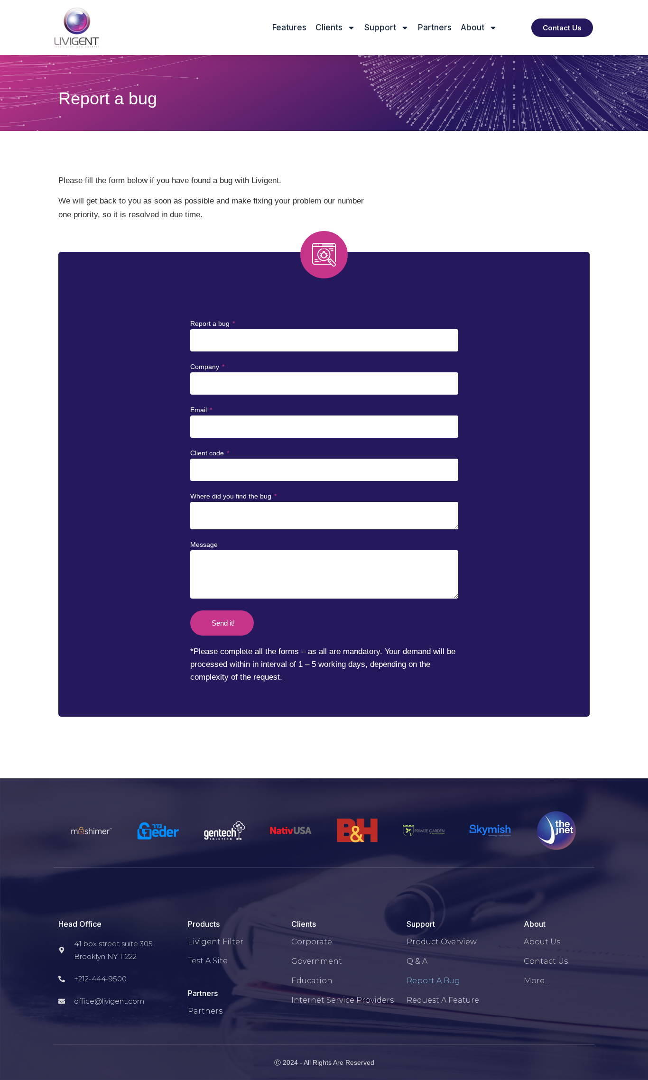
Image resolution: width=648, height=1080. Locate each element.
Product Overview (442, 941)
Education (312, 980)
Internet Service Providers (342, 1000)
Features (289, 27)
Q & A (417, 961)
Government (316, 961)
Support (380, 27)
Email (199, 410)
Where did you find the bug (231, 496)
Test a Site (208, 960)
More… (537, 980)
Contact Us (546, 961)
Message (204, 544)
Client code (208, 453)
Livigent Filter (215, 941)
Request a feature (443, 1000)
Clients (329, 27)
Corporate (311, 941)
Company (205, 366)
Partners (435, 27)
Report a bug (210, 323)
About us (542, 941)
